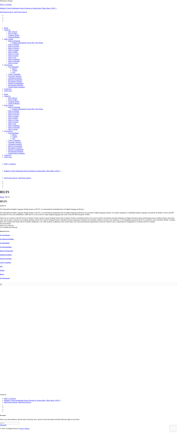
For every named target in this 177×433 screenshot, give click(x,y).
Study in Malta (13, 118)
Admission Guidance (15, 144)
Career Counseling (14, 140)
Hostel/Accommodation (16, 149)
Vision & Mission (14, 103)
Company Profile (13, 101)
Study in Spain (13, 129)
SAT (13, 72)
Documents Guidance (15, 148)
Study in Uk (12, 124)
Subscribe (3, 425)
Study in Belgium (14, 125)
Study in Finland (13, 111)
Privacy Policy (13, 100)
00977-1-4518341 (6, 4)
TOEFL (15, 70)
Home (2, 197)
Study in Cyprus (13, 120)
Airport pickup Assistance (16, 153)
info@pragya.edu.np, (7, 12)
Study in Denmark (14, 107)
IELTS (14, 68)
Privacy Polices (25, 428)
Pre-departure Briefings (15, 151)
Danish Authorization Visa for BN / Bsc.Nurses (27, 43)
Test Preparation (13, 133)
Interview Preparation (15, 146)
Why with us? (12, 98)
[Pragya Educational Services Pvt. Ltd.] (88, 24)
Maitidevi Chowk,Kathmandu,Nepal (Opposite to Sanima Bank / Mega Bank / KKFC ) (28, 8)
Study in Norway (13, 114)
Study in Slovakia (14, 127)
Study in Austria (13, 116)
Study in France (13, 122)
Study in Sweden (13, 113)
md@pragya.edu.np (20, 12)
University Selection (14, 142)
